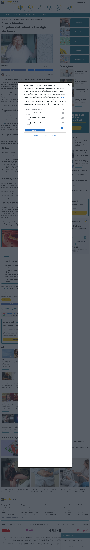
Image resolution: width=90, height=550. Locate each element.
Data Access (45, 135)
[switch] (62, 113)
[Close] (69, 85)
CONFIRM (34, 130)
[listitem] (45, 109)
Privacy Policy (53, 135)
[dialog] (45, 275)
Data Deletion (37, 135)
